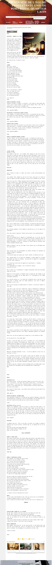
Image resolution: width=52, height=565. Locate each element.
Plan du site (24, 563)
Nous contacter (15, 22)
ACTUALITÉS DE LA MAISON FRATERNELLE (30, 22)
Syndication (28, 563)
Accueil (8, 22)
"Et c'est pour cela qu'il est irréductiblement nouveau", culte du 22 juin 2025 (38, 551)
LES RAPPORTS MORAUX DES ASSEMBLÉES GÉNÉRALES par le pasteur (27, 553)
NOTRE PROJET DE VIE (37, 22)
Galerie (43, 22)
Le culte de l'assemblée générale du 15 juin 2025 (25, 550)
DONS (20, 22)
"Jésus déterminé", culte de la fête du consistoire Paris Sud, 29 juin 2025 (13, 551)
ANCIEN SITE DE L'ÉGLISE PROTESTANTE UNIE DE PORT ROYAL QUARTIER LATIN (27, 7)
